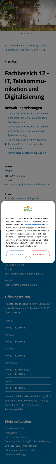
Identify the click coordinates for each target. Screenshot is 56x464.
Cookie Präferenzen (32, 224)
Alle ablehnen (39, 254)
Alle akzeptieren (17, 254)
